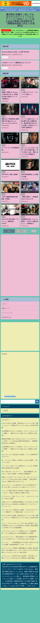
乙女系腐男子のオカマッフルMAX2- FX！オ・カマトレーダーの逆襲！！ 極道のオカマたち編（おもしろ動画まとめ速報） (19, 433)
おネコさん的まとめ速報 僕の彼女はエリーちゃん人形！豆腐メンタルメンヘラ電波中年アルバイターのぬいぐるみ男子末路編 (20, 425)
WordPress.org (6, 317)
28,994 (34, 231)
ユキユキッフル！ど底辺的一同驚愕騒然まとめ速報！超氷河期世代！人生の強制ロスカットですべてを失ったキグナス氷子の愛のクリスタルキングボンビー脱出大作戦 (20, 550)
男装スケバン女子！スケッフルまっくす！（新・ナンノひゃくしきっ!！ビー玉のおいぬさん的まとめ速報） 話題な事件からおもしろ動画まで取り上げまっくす (20, 479)
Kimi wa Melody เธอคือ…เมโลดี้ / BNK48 (15, 52)
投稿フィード (6, 308)
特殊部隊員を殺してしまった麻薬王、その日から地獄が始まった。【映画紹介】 (29, 221)
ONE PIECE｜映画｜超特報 (10, 174)
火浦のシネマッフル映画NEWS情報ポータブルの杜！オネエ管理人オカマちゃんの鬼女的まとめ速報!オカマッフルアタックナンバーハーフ (20, 504)
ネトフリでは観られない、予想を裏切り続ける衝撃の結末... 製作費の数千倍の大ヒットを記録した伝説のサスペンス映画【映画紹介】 (29, 123)
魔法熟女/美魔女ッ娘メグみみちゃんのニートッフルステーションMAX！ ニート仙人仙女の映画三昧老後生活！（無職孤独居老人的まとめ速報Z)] (19, 441)
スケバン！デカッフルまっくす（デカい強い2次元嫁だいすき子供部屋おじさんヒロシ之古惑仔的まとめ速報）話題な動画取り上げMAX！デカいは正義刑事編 (20, 525)
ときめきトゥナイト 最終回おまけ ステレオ (16, 62)
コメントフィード (7, 312)
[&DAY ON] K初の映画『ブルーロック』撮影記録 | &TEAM (10, 221)
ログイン (4, 304)
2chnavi (4, 354)
